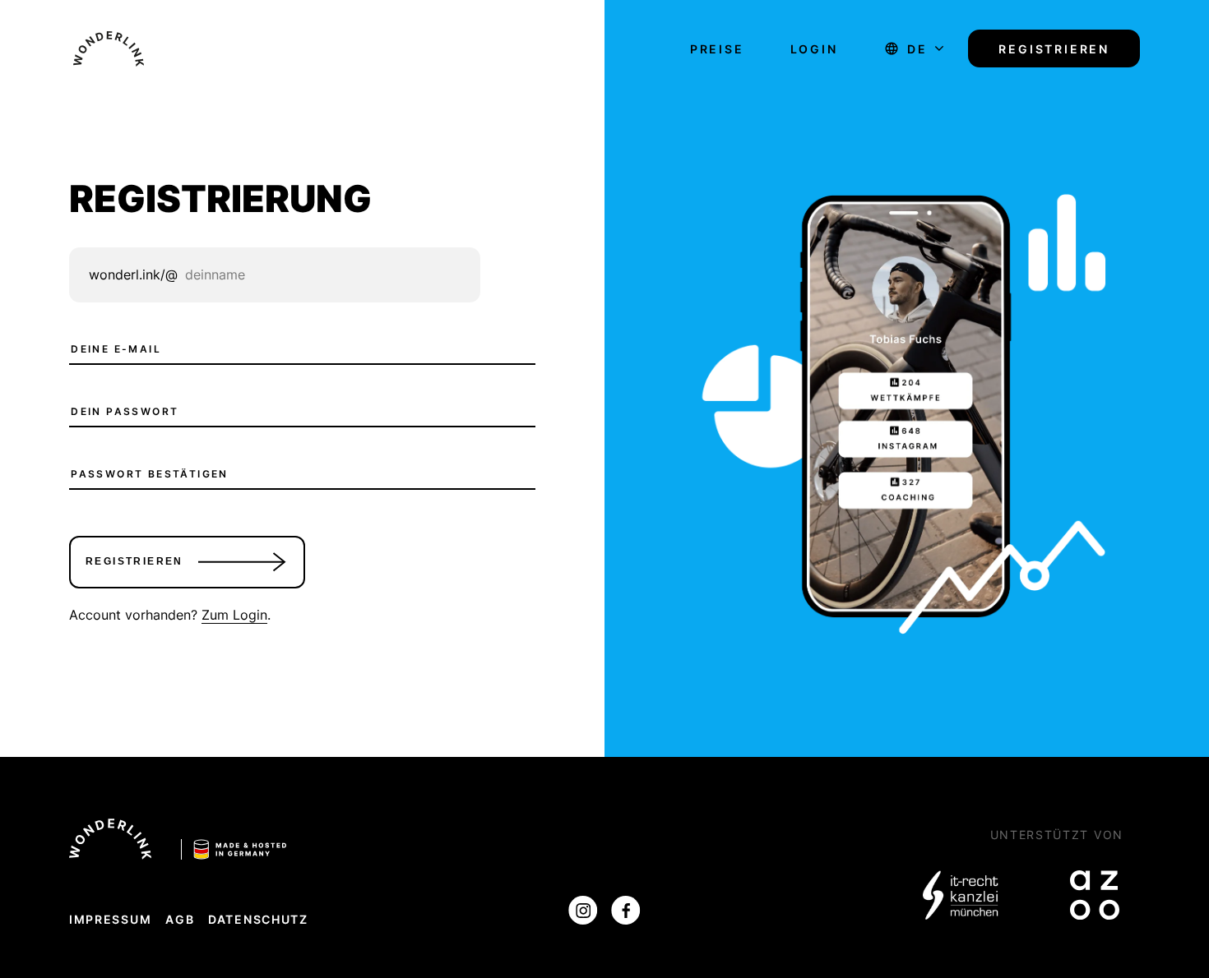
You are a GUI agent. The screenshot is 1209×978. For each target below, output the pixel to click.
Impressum (110, 919)
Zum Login (234, 615)
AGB (179, 919)
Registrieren (1053, 49)
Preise (717, 49)
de (917, 49)
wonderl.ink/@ (133, 274)
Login (814, 49)
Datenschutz (258, 919)
